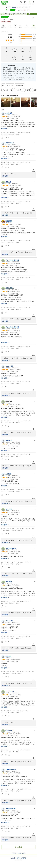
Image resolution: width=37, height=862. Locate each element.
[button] (5, 102)
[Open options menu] (35, 113)
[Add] (33, 18)
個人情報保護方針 (21, 858)
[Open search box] (3, 85)
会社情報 (13, 858)
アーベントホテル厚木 (7, 19)
